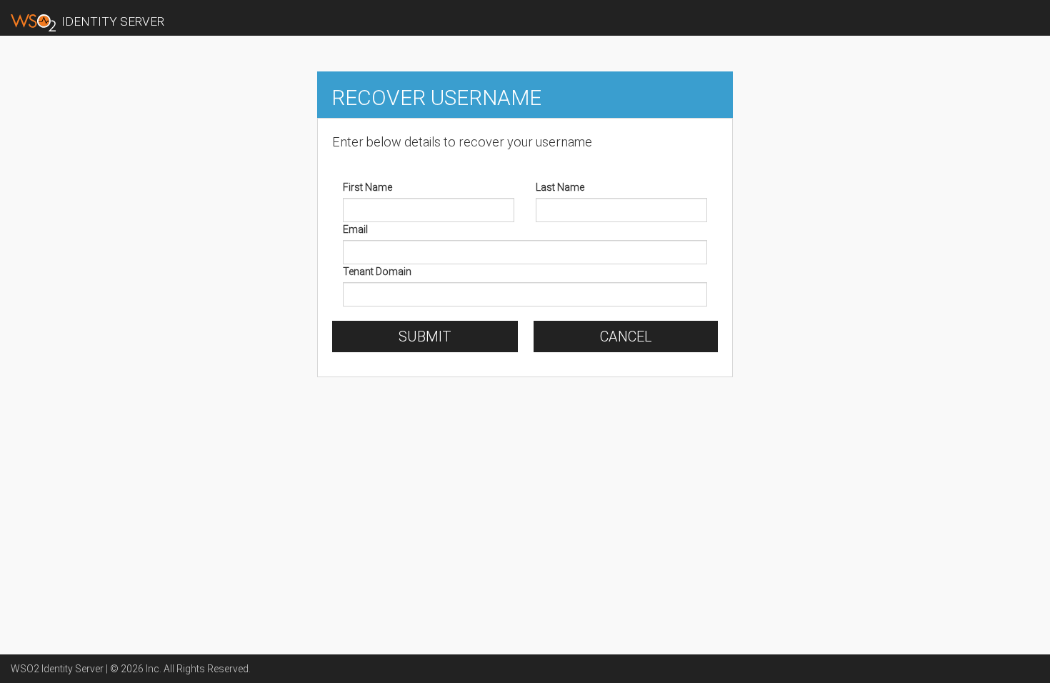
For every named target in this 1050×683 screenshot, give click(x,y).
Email (355, 229)
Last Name (560, 187)
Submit (425, 336)
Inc (152, 668)
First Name (367, 187)
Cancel (626, 336)
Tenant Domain (377, 271)
